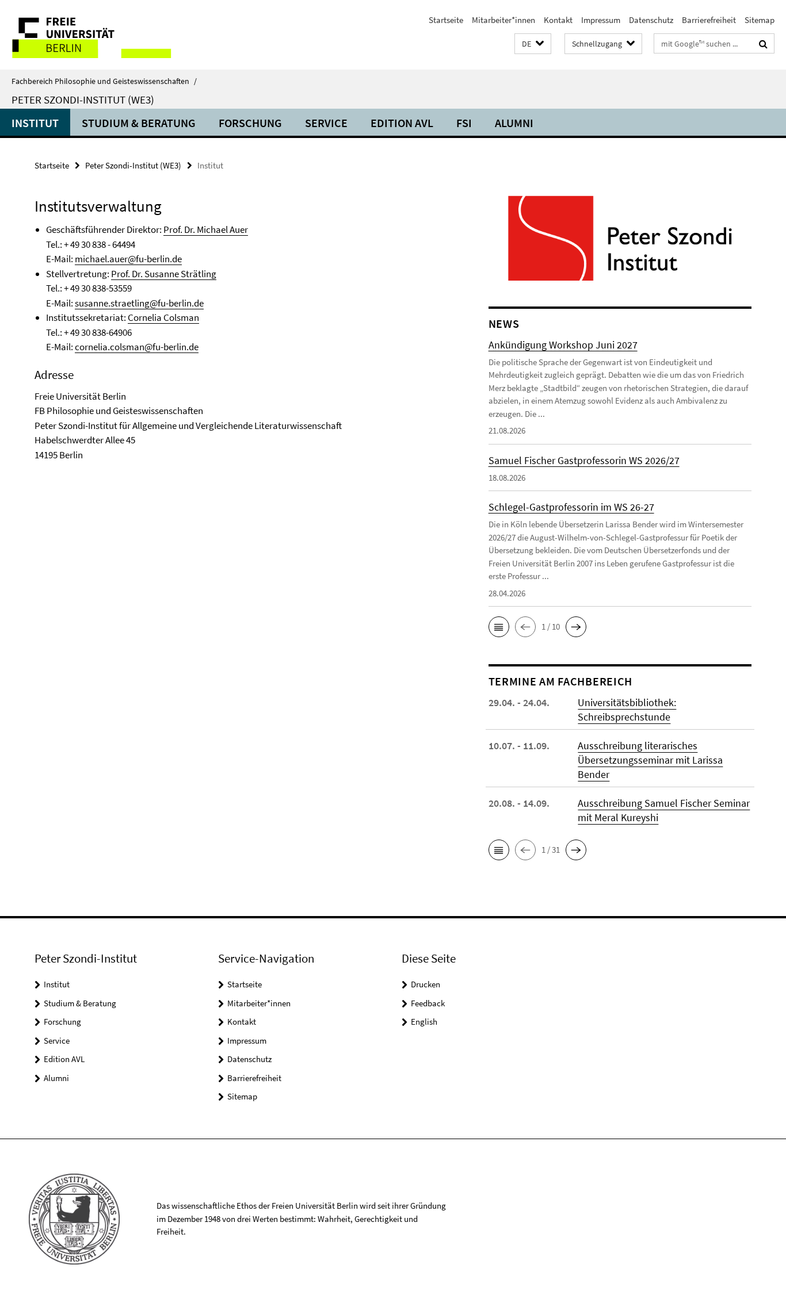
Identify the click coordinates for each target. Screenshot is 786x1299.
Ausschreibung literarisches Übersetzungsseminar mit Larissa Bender (650, 760)
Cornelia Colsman (163, 317)
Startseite (446, 19)
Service (326, 123)
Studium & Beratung (139, 123)
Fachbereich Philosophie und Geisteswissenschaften (104, 81)
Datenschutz (651, 19)
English (424, 1021)
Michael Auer (222, 229)
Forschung (250, 123)
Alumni (514, 123)
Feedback (428, 1003)
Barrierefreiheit (709, 19)
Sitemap (759, 19)
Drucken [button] (425, 984)
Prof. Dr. (180, 229)
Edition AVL (402, 123)
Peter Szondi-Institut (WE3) (83, 99)
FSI (464, 123)
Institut (35, 123)
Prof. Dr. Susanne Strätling (163, 273)
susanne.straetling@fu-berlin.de (139, 303)
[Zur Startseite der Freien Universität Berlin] (96, 35)
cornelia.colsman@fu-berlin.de (137, 346)
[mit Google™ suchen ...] (763, 44)
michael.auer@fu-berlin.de (128, 258)
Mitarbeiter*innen (503, 19)
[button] (532, 44)
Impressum (600, 19)
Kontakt (558, 19)
